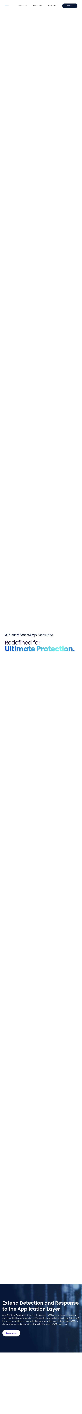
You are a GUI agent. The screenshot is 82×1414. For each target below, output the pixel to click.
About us (22, 6)
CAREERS (52, 6)
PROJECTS (37, 6)
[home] (7, 5)
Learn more (11, 1333)
